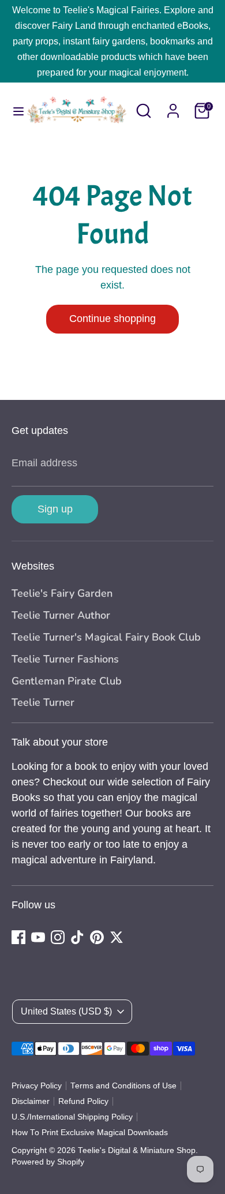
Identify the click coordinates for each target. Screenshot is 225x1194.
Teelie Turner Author (61, 615)
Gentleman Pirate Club (67, 681)
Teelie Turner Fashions (65, 659)
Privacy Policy (37, 1085)
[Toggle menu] (13, 111)
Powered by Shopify (48, 1162)
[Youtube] (38, 937)
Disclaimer (31, 1101)
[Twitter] (116, 937)
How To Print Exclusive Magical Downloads (90, 1132)
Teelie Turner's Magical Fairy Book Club (106, 637)
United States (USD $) (66, 1011)
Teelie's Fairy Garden (62, 593)
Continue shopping (112, 318)
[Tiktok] (77, 937)
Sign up (55, 509)
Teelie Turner (43, 702)
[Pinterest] (97, 937)
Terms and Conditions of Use (123, 1085)
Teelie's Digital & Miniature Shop (137, 1150)
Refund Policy (83, 1101)
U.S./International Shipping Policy (72, 1117)
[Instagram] (58, 937)
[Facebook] (18, 937)
